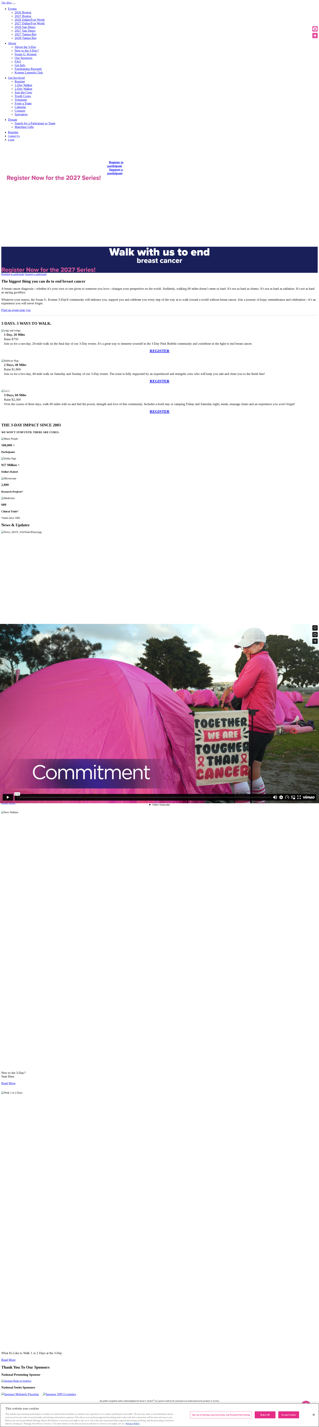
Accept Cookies (288, 1415)
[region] (159, 1415)
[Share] (315, 35)
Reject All (265, 1415)
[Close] (313, 1414)
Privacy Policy (133, 1423)
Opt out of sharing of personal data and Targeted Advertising (221, 1415)
